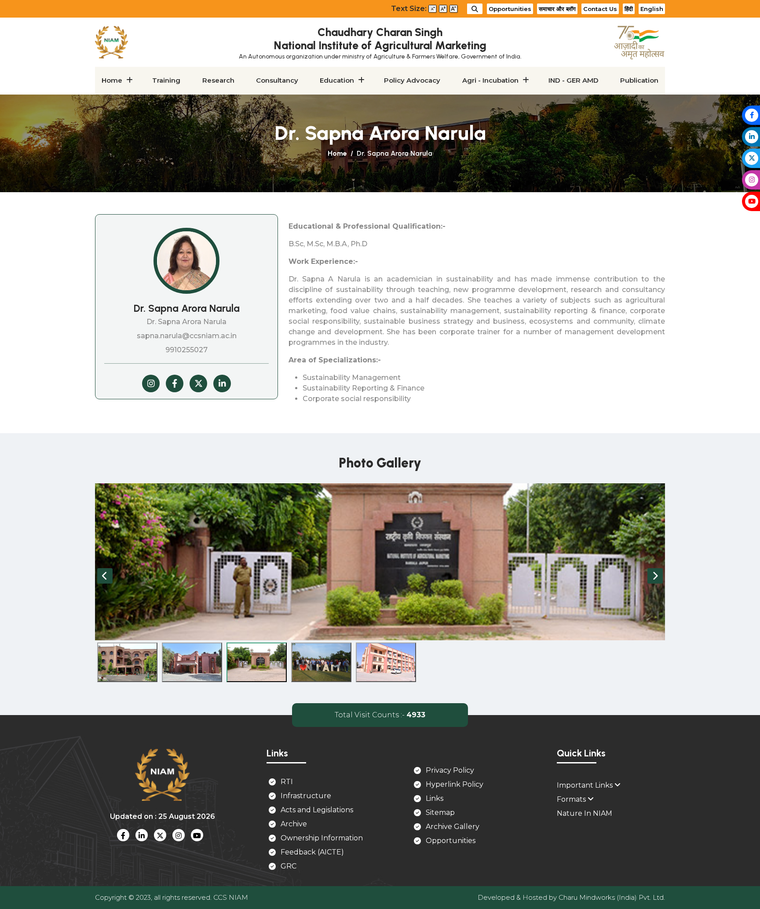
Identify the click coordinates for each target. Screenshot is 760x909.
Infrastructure (306, 796)
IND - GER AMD (573, 80)
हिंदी (629, 8)
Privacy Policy (450, 770)
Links (434, 798)
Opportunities (510, 8)
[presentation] (105, 576)
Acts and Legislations (317, 810)
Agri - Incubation (490, 80)
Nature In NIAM (584, 813)
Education (337, 80)
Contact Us (600, 8)
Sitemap (440, 812)
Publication (639, 80)
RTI (287, 782)
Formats (572, 799)
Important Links (585, 785)
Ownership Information (322, 838)
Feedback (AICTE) (312, 852)
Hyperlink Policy (454, 784)
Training (166, 80)
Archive (294, 824)
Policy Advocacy (412, 80)
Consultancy (277, 80)
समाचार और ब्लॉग (557, 8)
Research (218, 80)
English (651, 8)
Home (112, 80)
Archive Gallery (452, 826)
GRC (288, 866)
